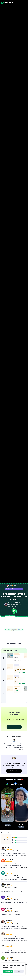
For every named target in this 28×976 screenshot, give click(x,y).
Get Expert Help (14, 770)
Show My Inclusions (14, 727)
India (19, 971)
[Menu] (25, 2)
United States (8, 971)
